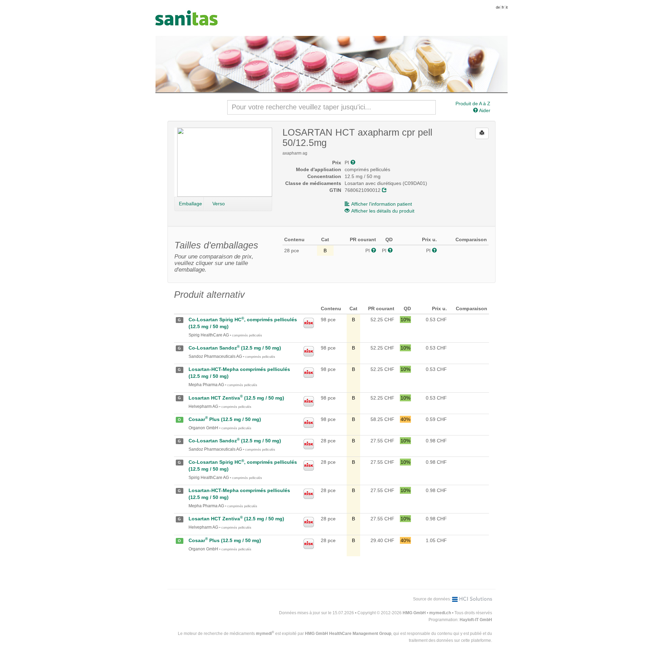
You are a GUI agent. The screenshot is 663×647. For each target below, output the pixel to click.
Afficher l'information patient (381, 204)
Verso (218, 203)
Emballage (190, 203)
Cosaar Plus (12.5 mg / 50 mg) (225, 419)
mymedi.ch (440, 612)
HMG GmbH (414, 612)
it (507, 7)
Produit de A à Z (472, 103)
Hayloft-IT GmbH (476, 619)
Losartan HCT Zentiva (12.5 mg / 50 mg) (236, 398)
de (498, 7)
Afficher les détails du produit (382, 211)
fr (503, 7)
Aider (484, 110)
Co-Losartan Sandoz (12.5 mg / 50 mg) (235, 348)
